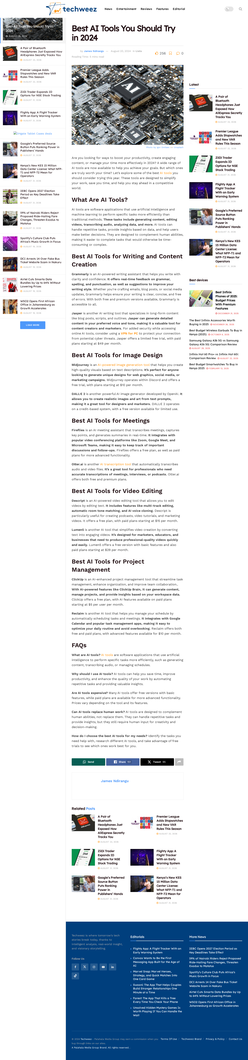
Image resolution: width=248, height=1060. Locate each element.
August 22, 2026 (167, 833)
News (108, 9)
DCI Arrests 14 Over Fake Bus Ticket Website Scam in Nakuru (40, 260)
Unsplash (178, 147)
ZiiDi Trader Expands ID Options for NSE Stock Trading (40, 93)
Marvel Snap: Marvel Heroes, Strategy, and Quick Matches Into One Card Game (155, 975)
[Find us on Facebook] (75, 966)
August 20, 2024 (121, 51)
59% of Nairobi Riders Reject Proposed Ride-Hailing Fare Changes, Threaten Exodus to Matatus (39, 218)
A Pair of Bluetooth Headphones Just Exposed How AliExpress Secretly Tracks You (41, 51)
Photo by (151, 147)
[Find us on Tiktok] (75, 975)
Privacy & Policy (215, 1038)
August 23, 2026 (109, 842)
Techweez (86, 1039)
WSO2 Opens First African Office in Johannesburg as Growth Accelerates (37, 304)
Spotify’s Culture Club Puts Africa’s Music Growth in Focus (40, 239)
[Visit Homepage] (71, 9)
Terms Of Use (169, 1038)
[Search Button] (240, 9)
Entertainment (126, 9)
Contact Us (235, 1038)
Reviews (146, 9)
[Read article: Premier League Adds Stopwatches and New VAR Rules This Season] (142, 822)
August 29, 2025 (200, 348)
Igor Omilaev (163, 147)
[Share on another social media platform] (179, 762)
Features (162, 9)
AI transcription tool (116, 464)
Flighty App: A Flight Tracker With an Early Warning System (40, 114)
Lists (139, 51)
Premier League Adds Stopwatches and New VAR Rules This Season (38, 73)
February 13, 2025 (218, 368)
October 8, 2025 (219, 334)
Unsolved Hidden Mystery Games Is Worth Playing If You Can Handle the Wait (157, 1011)
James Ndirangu (94, 51)
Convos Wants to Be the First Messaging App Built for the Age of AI (156, 961)
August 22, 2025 (228, 358)
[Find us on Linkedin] (112, 966)
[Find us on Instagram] (94, 966)
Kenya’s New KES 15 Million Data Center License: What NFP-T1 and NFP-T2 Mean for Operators (41, 171)
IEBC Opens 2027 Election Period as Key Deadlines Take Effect (39, 194)
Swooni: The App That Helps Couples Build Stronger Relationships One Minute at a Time (157, 988)
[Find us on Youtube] (103, 966)
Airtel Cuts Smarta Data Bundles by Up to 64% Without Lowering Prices (40, 282)
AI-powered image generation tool (124, 365)
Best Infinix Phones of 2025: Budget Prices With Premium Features (226, 300)
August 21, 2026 (109, 868)
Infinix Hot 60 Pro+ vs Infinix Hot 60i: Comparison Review (214, 356)
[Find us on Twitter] (84, 966)
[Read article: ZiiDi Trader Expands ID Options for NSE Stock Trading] (83, 857)
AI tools (166, 173)
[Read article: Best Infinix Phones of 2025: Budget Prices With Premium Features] (201, 298)
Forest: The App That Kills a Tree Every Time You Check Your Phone (155, 1000)
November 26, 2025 (223, 324)
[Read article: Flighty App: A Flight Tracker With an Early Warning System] (142, 857)
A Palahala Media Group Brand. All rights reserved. (101, 1047)
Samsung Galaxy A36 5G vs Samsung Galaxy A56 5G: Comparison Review (214, 342)
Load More (33, 325)
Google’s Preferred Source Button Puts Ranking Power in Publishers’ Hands (39, 147)
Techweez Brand (191, 1038)
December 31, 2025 (228, 313)
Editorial (179, 9)
